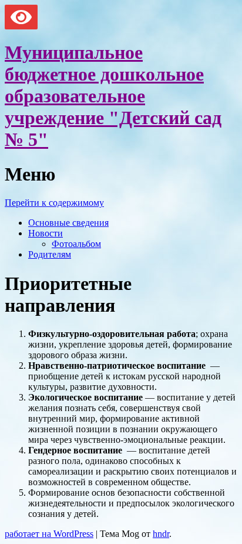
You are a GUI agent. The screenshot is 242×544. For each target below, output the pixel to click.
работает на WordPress (49, 534)
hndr (161, 534)
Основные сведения (68, 223)
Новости (45, 233)
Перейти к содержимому (54, 203)
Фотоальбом (76, 244)
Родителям (49, 254)
